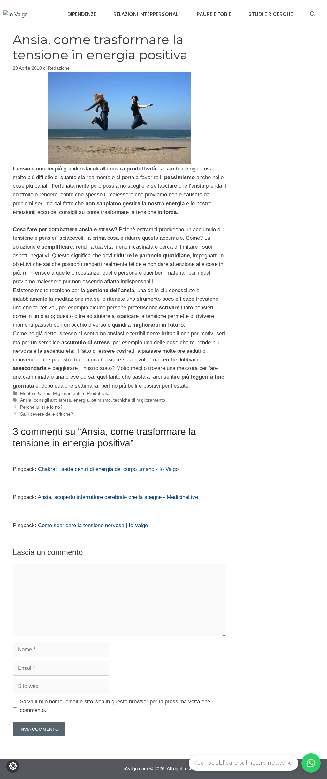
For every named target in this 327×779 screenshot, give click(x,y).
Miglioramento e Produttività (81, 393)
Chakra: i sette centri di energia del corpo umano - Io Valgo (108, 469)
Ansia (25, 400)
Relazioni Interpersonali (146, 14)
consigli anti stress (52, 400)
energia (81, 400)
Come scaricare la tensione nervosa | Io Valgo (93, 525)
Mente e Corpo (35, 393)
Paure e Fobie (214, 14)
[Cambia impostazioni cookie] (12, 766)
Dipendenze (81, 14)
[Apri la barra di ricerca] (312, 14)
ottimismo (101, 400)
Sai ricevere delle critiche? (46, 414)
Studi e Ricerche (270, 14)
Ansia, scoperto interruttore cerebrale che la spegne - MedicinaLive (118, 497)
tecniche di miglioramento (139, 400)
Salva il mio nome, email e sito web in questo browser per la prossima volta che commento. (115, 706)
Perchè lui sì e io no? (41, 407)
